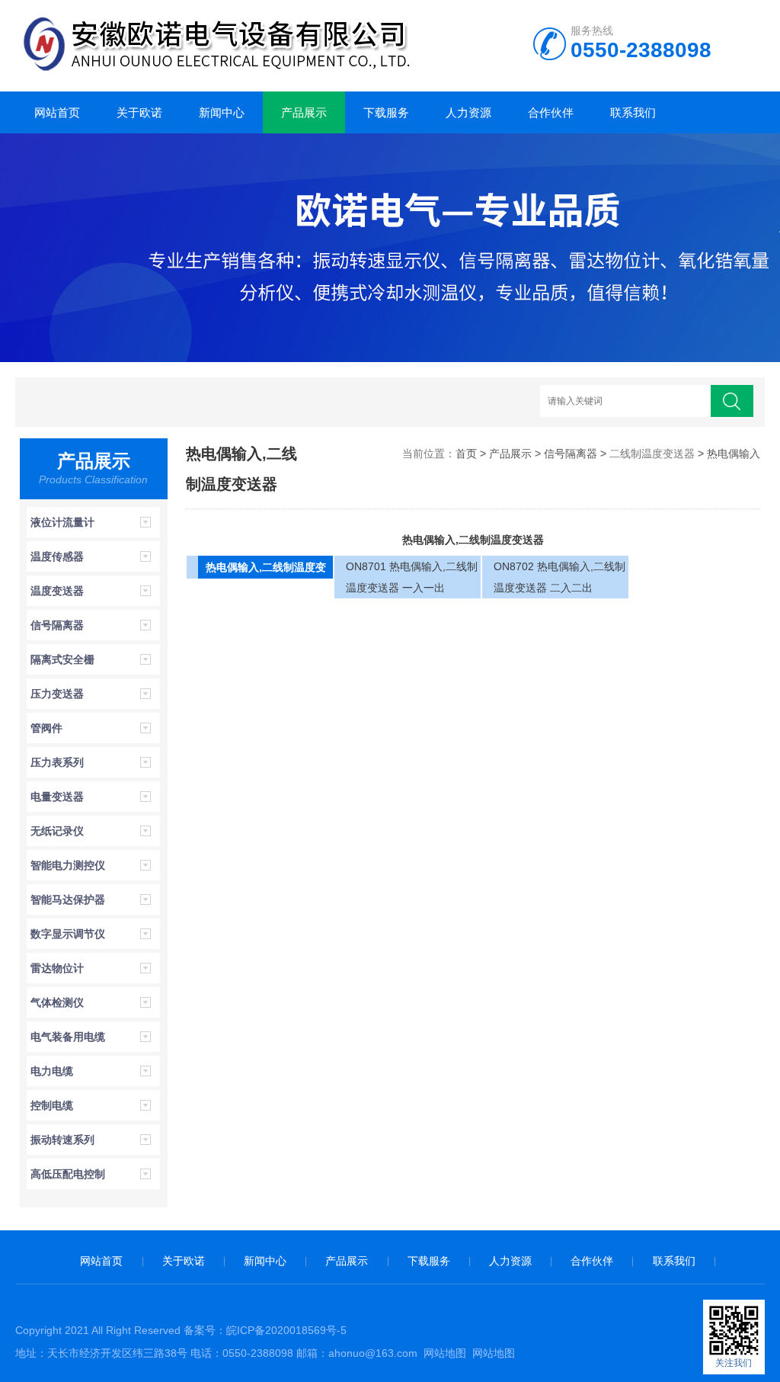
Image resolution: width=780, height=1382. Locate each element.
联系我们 (633, 112)
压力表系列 (57, 762)
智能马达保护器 (67, 899)
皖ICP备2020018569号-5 (286, 1330)
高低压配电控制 (67, 1174)
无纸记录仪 (57, 831)
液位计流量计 (62, 522)
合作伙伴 (551, 112)
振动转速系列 (62, 1139)
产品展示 (304, 112)
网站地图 (445, 1353)
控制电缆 (51, 1105)
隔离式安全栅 (62, 659)
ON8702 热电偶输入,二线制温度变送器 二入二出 (559, 577)
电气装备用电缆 (67, 1037)
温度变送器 (57, 591)
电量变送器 (57, 796)
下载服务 (386, 112)
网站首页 (57, 112)
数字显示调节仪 (67, 934)
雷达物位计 (57, 968)
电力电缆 (51, 1071)
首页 (466, 453)
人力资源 (468, 112)
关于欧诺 (139, 112)
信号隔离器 (57, 625)
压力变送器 (57, 694)
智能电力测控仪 (67, 865)
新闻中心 (222, 112)
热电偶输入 (733, 453)
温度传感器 (57, 556)
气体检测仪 (57, 1002)
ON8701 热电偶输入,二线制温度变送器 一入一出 (412, 577)
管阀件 (46, 728)
